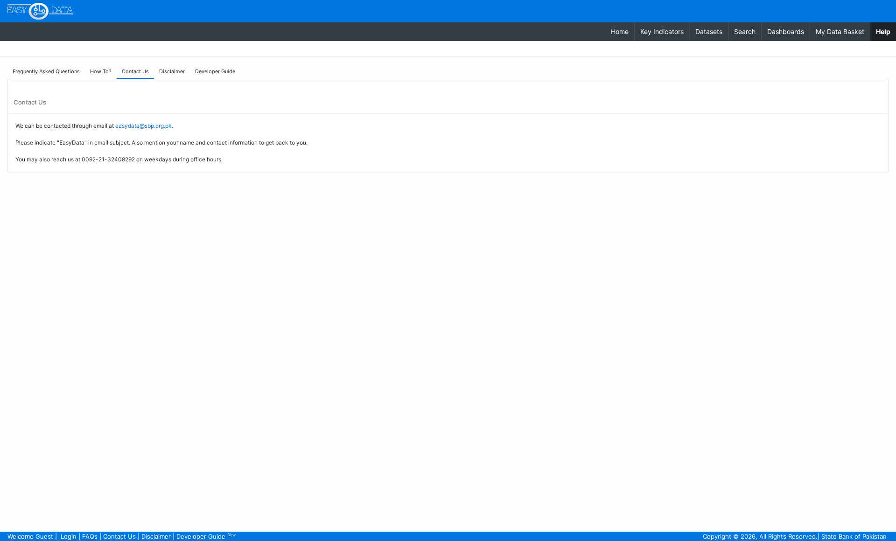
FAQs (90, 536)
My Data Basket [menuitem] (840, 31)
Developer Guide (206, 536)
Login (69, 536)
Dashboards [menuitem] (785, 31)
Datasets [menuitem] (708, 31)
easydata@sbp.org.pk (143, 125)
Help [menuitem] (886, 31)
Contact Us (119, 536)
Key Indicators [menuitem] (662, 31)
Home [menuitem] (620, 31)
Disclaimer (156, 536)
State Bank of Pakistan (854, 536)
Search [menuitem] (745, 31)
